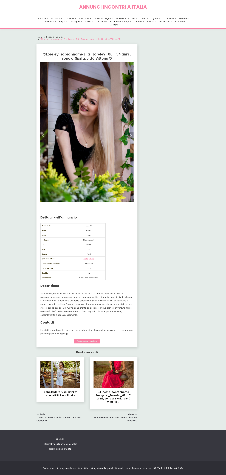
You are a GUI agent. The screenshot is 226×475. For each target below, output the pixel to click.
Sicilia (88, 21)
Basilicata (55, 18)
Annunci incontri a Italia (113, 7)
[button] (43, 135)
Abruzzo (41, 18)
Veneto (150, 21)
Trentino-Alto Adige (119, 21)
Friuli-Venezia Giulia (125, 18)
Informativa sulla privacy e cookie (60, 444)
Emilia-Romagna (103, 18)
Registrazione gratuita (87, 341)
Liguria (154, 18)
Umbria (138, 21)
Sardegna (75, 21)
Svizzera (113, 24)
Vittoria (91, 259)
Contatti (60, 439)
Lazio (143, 18)
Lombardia (168, 18)
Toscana (100, 21)
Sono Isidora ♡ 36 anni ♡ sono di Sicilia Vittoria (60, 393)
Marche (183, 18)
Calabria (70, 18)
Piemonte (49, 21)
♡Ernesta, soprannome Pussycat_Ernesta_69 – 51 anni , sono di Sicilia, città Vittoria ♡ (113, 397)
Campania (84, 18)
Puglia (62, 21)
